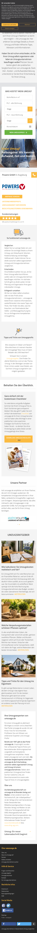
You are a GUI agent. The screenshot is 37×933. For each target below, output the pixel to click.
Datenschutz (5, 891)
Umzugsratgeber (13, 358)
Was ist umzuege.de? (7, 855)
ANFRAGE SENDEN (12, 196)
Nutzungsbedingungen (7, 893)
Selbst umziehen (6, 860)
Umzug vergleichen (28, 929)
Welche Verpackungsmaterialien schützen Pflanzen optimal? (16, 627)
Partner (3, 857)
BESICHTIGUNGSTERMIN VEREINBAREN (17, 208)
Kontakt (3, 878)
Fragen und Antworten (7, 871)
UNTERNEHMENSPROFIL (11, 201)
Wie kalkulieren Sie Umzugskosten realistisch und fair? (17, 568)
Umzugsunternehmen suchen (9, 862)
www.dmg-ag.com (11, 825)
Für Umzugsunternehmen (8, 880)
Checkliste (25, 413)
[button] (8, 924)
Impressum (4, 889)
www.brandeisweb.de (12, 822)
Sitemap (3, 915)
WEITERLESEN (19, 594)
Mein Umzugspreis (18, 132)
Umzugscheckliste (6, 875)
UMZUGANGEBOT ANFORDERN (14, 205)
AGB (2, 896)
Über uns (4, 853)
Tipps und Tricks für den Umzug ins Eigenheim (17, 682)
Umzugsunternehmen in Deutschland (12, 929)
